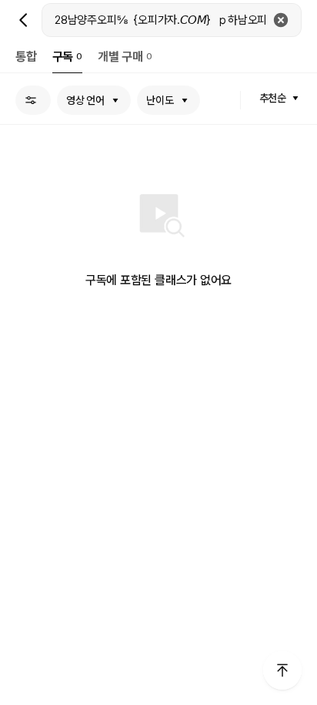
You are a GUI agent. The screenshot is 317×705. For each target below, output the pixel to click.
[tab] (26, 56)
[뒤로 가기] (23, 20)
